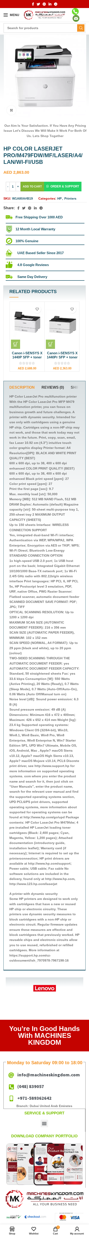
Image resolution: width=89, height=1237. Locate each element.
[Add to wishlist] (37, 309)
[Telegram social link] (56, 4)
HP (59, 198)
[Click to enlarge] (11, 110)
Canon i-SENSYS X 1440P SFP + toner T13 (27, 357)
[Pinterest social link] (44, 4)
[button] (62, 186)
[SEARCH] (80, 28)
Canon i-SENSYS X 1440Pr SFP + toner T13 (62, 357)
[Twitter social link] (38, 4)
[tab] (22, 387)
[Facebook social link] (33, 4)
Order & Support (64, 186)
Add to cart (32, 186)
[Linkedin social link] (50, 4)
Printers (70, 198)
